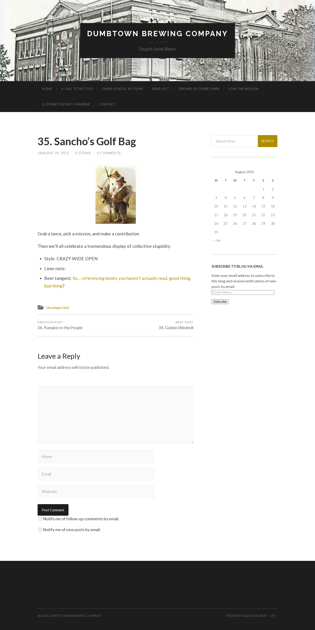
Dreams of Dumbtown (199, 89)
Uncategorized (57, 307)
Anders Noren (254, 616)
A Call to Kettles (77, 89)
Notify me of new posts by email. (72, 529)
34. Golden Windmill (176, 325)
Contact (107, 104)
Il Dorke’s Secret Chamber (66, 104)
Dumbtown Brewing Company (157, 33)
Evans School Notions (122, 89)
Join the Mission (243, 89)
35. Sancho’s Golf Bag (87, 141)
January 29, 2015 (53, 153)
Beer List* (160, 89)
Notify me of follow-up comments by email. (81, 518)
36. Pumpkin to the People (60, 325)
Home (47, 89)
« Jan (217, 240)
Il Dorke (83, 153)
